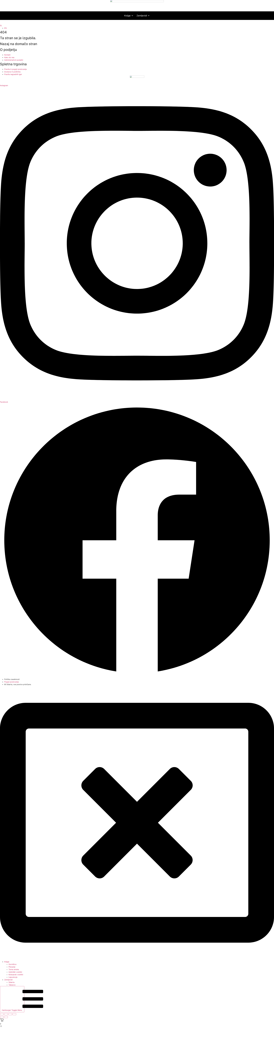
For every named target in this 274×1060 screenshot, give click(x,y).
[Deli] (10, 1014)
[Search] (135, 22)
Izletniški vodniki (15, 972)
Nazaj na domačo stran (18, 44)
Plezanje (12, 967)
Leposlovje (13, 977)
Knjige (127, 15)
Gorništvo (12, 964)
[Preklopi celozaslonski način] (6, 1014)
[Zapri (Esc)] (14, 1014)
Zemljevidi (142, 15)
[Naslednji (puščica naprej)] (6, 1017)
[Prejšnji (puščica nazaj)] (2, 1017)
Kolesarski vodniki (16, 974)
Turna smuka (14, 969)
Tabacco (12, 985)
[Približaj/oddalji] (2, 1014)
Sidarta (11, 982)
